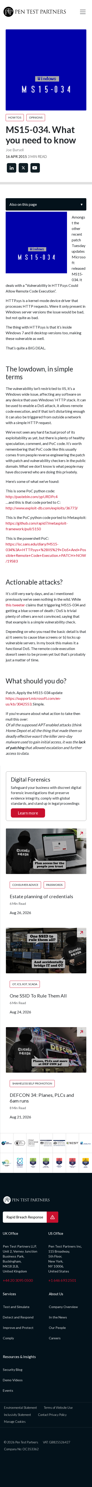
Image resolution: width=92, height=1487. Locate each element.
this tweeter (15, 605)
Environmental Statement (20, 1407)
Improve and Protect (18, 1328)
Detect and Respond (18, 1317)
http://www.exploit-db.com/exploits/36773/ (42, 508)
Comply (8, 1338)
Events (8, 1390)
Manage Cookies (15, 1421)
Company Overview (63, 1307)
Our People (57, 1328)
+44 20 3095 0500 (18, 1280)
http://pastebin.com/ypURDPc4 (32, 496)
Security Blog (12, 1370)
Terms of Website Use (58, 1407)
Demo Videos (13, 1380)
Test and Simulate (16, 1307)
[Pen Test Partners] (38, 12)
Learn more (28, 812)
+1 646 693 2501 (62, 1280)
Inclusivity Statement (17, 1415)
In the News (58, 1317)
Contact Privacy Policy (52, 1415)
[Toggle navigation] (82, 11)
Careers (55, 1338)
